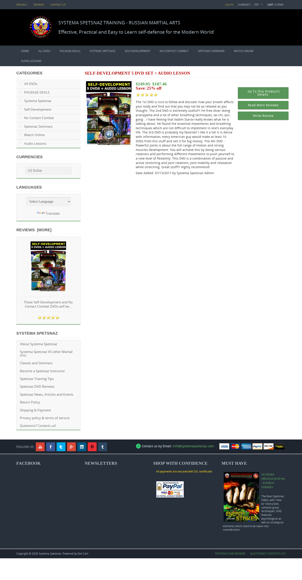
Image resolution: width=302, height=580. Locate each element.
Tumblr (102, 446)
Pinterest (92, 446)
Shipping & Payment (35, 410)
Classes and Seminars (36, 363)
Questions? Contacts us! (38, 425)
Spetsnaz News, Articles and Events (46, 394)
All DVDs (44, 51)
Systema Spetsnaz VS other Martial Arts (46, 353)
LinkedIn (81, 446)
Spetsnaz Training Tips (37, 378)
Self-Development (137, 51)
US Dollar (35, 170)
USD (256, 4)
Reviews (39, 4)
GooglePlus (71, 446)
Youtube (40, 446)
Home (25, 51)
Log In (229, 4)
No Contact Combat (174, 51)
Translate (53, 213)
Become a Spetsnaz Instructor (42, 371)
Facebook (50, 446)
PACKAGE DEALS (70, 51)
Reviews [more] (34, 230)
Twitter (61, 446)
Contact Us (58, 4)
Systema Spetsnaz (102, 51)
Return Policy (30, 402)
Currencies (29, 157)
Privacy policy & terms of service (44, 418)
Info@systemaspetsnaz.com (193, 446)
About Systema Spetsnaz (38, 344)
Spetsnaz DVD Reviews (37, 386)
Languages (29, 187)
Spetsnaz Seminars (211, 51)
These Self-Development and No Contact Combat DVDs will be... (48, 304)
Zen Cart (83, 553)
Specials (21, 4)
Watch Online (244, 51)
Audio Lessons (31, 61)
